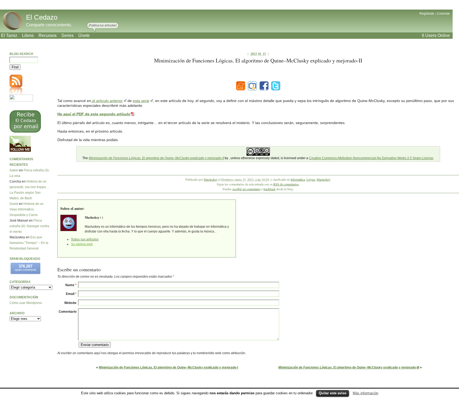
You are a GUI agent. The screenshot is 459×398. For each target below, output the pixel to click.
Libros (28, 35)
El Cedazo (41, 17)
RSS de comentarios (286, 184)
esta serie (141, 101)
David (14, 204)
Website (70, 303)
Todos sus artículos (85, 239)
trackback (269, 189)
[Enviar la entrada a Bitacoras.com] (252, 85)
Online (436, 35)
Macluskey (211, 179)
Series (67, 35)
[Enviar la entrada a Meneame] (240, 85)
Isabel (14, 170)
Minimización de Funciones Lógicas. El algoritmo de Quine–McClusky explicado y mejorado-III (348, 367)
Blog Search (21, 54)
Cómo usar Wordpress (26, 303)
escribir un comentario (246, 189)
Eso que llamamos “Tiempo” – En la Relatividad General (29, 242)
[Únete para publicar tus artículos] (103, 27)
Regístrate (426, 13)
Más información (365, 393)
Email (71, 294)
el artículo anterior (107, 101)
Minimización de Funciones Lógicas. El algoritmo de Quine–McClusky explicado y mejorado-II (156, 158)
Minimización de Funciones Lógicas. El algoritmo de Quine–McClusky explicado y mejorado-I (168, 367)
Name (70, 285)
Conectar (443, 13)
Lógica (311, 179)
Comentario (67, 312)
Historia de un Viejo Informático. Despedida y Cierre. (27, 209)
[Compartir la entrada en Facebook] (264, 85)
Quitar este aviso (332, 393)
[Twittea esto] (275, 85)
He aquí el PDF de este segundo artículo (93, 114)
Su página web (82, 244)
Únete (84, 35)
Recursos (48, 35)
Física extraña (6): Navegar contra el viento (29, 226)
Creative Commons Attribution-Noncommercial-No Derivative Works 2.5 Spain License (371, 158)
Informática (298, 179)
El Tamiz (9, 35)
